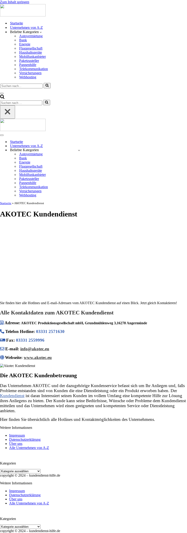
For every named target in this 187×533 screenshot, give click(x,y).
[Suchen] (47, 85)
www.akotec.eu (38, 357)
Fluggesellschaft (30, 48)
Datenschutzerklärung (25, 439)
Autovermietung (31, 36)
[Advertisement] (93, 255)
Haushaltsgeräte (30, 52)
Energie (24, 44)
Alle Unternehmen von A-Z (29, 448)
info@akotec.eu (34, 348)
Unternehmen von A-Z (26, 27)
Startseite (16, 23)
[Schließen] (7, 112)
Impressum (17, 435)
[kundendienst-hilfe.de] (23, 15)
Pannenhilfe (27, 65)
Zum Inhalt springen (14, 2)
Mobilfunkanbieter (32, 56)
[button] (41, 32)
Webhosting (27, 77)
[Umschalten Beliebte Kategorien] (79, 150)
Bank (23, 40)
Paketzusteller (29, 61)
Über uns (15, 444)
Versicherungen (30, 73)
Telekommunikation (33, 69)
